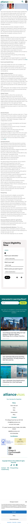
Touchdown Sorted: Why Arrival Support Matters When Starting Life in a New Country (14, 334)
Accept (14, 512)
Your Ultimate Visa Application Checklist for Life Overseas (14, 381)
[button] (26, 502)
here (26, 59)
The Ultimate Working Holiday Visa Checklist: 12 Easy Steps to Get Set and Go (14, 358)
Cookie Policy (9, 522)
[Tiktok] (11, 465)
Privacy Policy (14, 522)
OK (6, 277)
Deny (14, 515)
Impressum (19, 522)
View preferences (14, 519)
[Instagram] (14, 465)
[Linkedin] (17, 465)
